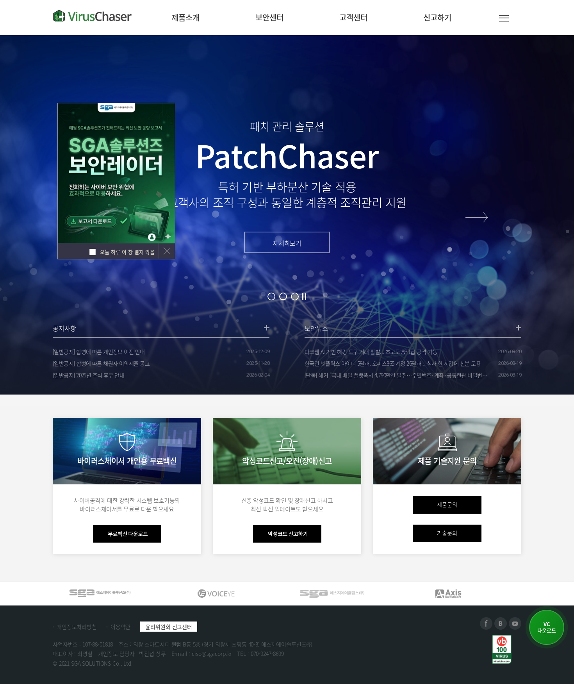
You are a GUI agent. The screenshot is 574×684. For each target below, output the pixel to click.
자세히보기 (287, 243)
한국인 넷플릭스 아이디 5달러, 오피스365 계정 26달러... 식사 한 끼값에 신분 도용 (393, 363)
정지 (304, 296)
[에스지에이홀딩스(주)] (216, 593)
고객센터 (353, 17)
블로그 (500, 623)
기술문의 (447, 533)
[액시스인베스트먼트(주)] (332, 593)
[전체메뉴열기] (504, 20)
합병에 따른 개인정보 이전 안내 (99, 351)
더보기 (266, 327)
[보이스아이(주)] (99, 593)
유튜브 (515, 623)
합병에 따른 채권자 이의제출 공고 (101, 363)
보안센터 (269, 17)
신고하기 (437, 17)
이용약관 (120, 626)
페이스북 (486, 623)
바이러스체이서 (92, 15)
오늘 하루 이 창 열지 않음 (126, 251)
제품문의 (447, 504)
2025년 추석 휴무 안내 (88, 375)
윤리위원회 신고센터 (168, 626)
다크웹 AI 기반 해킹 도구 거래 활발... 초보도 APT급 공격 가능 (371, 351)
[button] (476, 217)
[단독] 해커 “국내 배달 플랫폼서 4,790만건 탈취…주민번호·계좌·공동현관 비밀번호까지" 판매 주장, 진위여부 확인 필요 (398, 375)
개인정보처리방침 (77, 626)
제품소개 (185, 17)
